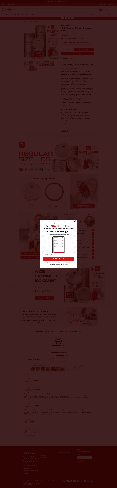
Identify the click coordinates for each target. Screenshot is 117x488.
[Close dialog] (75, 221)
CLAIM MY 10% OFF (58, 259)
